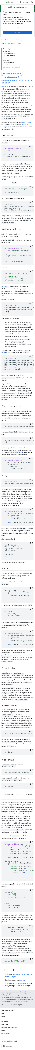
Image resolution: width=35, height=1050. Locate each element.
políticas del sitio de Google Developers (19, 999)
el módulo (14, 576)
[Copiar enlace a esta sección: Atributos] (12, 569)
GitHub (3, 1016)
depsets (22, 980)
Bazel (2, 40)
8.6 (26, 81)
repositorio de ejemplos (21, 983)
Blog (2, 1013)
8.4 (32, 81)
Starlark (3, 87)
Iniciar (17, 32)
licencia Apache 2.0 (9, 997)
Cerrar (17, 27)
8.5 (29, 81)
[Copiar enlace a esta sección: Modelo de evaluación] (24, 229)
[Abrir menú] (3, 2)
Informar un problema (12, 73)
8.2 (6, 83)
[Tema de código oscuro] (30, 146)
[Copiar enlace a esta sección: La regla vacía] (16, 136)
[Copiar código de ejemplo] (32, 146)
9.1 (17, 81)
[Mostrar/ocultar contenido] (13, 49)
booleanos (17, 659)
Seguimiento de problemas (9, 1027)
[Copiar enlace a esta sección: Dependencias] (17, 668)
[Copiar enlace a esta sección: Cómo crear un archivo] (25, 406)
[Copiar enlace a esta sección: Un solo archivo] (16, 760)
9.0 (20, 81)
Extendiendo (10, 40)
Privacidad (13, 1041)
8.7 (23, 81)
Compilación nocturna (8, 81)
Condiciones (5, 1041)
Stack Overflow (5, 1033)
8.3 (3, 83)
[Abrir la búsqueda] (21, 2)
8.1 (9, 83)
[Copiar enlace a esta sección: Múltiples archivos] (18, 705)
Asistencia (4, 1024)
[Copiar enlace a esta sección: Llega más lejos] (18, 970)
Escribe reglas (20, 40)
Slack (3, 1030)
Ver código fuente (12, 77)
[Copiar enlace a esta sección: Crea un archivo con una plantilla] (3, 798)
